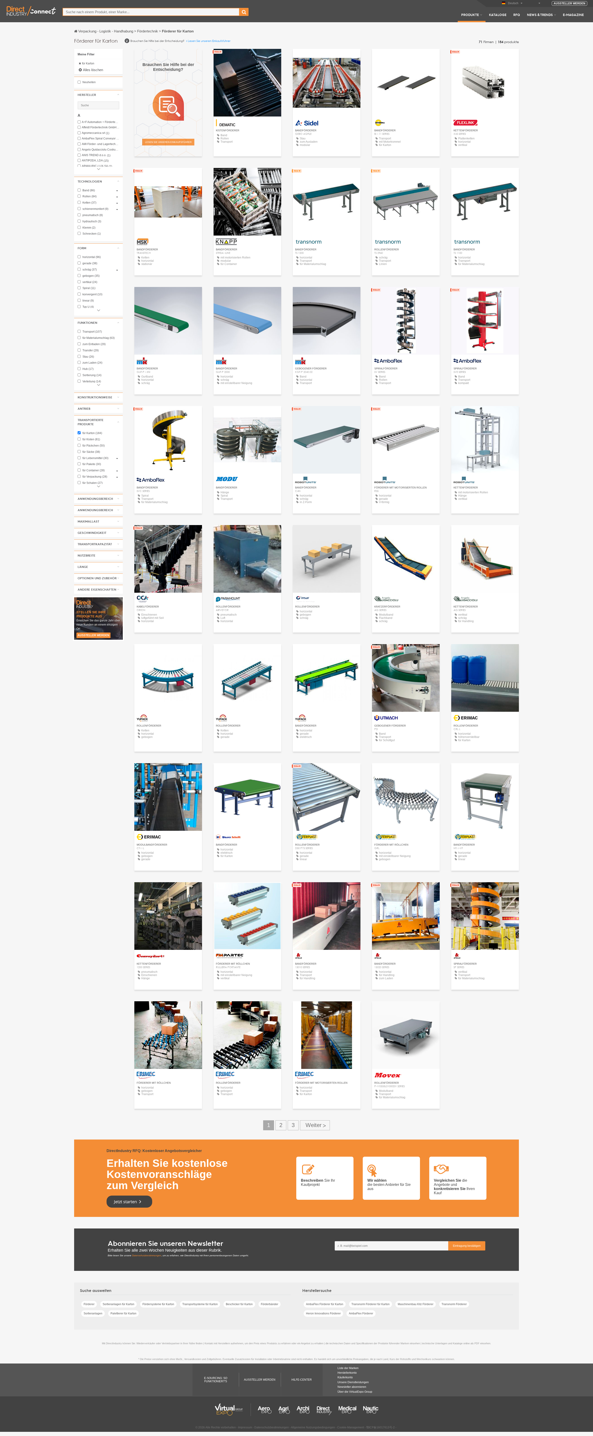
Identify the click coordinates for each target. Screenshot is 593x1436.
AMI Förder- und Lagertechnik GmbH (100, 144)
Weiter (315, 1125)
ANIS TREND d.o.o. (96, 155)
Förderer (89, 1304)
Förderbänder (269, 1304)
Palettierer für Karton (123, 1313)
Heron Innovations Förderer (323, 1313)
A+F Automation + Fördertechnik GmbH (100, 122)
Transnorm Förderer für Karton (370, 1304)
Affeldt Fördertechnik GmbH (100, 127)
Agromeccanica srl (95, 133)
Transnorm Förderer (454, 1304)
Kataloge (497, 15)
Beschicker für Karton (239, 1304)
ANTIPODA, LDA (95, 160)
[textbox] (151, 12)
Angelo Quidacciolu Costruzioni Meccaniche (100, 149)
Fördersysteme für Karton (158, 1304)
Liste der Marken (348, 1368)
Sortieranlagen (93, 1313)
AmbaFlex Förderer (361, 1313)
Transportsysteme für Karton (200, 1304)
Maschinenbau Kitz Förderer (415, 1304)
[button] (98, 95)
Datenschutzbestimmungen (146, 1255)
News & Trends (540, 15)
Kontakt (247, 56)
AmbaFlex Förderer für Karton (324, 1304)
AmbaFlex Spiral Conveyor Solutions (100, 138)
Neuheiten (89, 82)
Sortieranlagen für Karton (118, 1304)
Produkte (470, 15)
